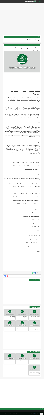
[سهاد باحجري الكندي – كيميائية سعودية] (35, 272)
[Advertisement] (22, 10)
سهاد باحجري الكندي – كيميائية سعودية (32, 39)
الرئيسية (39, 44)
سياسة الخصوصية (37, 413)
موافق (42, 413)
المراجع (38, 40)
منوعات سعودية (34, 44)
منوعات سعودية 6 (28, 44)
